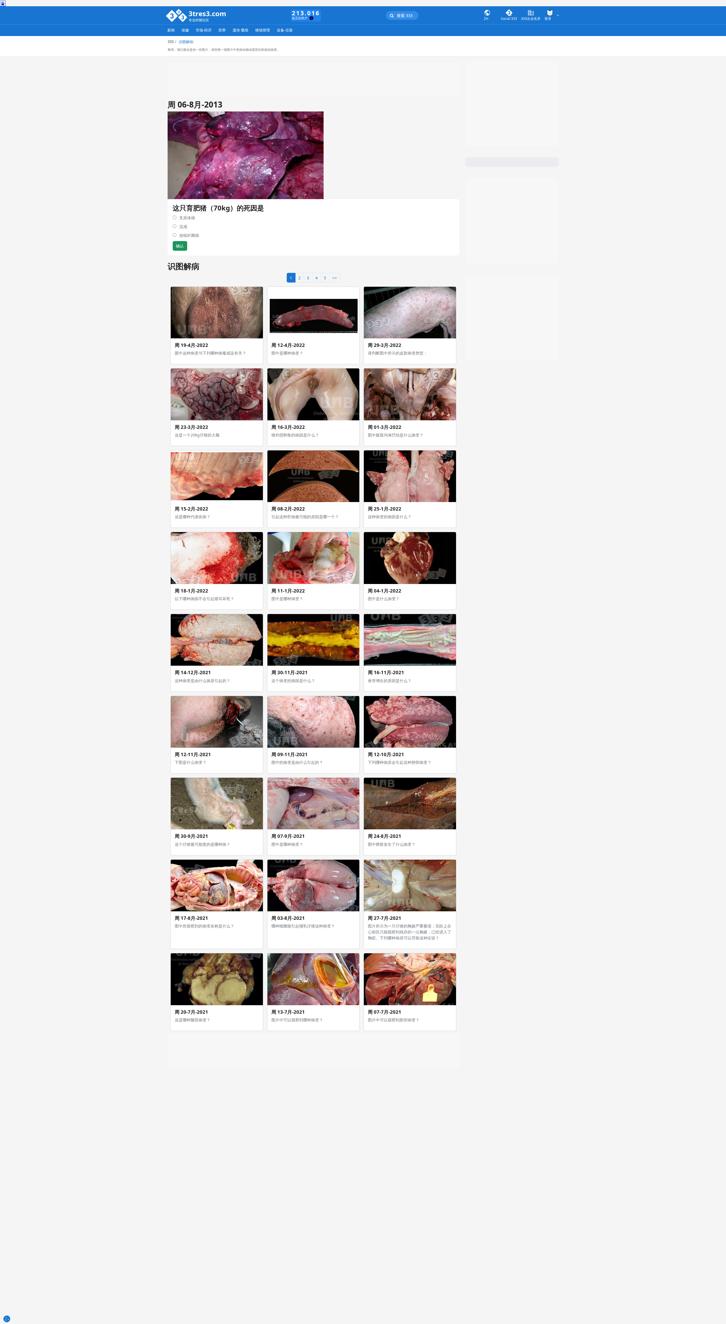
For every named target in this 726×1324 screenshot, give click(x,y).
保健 (185, 30)
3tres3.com (207, 13)
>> (334, 278)
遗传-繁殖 (240, 30)
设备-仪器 (285, 30)
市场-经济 (204, 30)
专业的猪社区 (199, 20)
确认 (180, 245)
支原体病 (187, 217)
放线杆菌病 (189, 235)
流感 (183, 226)
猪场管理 (262, 30)
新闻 (171, 30)
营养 (222, 30)
